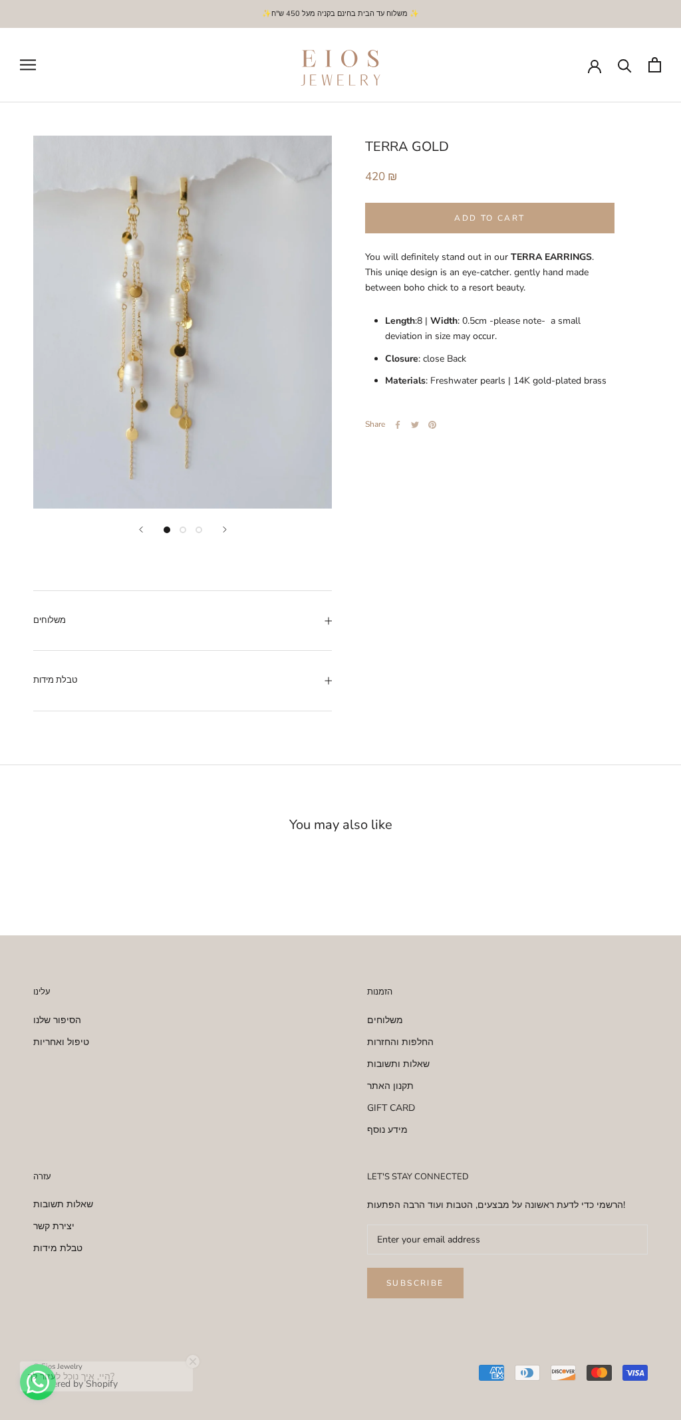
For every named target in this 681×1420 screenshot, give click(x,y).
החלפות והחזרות (400, 1042)
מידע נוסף (387, 1130)
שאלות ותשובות (398, 1064)
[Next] (225, 529)
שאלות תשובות (63, 1204)
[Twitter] (415, 425)
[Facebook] (398, 425)
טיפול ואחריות (61, 1042)
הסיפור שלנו (57, 1020)
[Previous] (141, 529)
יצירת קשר (53, 1226)
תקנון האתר (390, 1086)
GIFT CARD (391, 1108)
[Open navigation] (28, 64)
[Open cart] (654, 64)
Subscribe (415, 1283)
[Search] (625, 65)
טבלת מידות (55, 680)
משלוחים (49, 620)
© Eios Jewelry (57, 1366)
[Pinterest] (432, 425)
